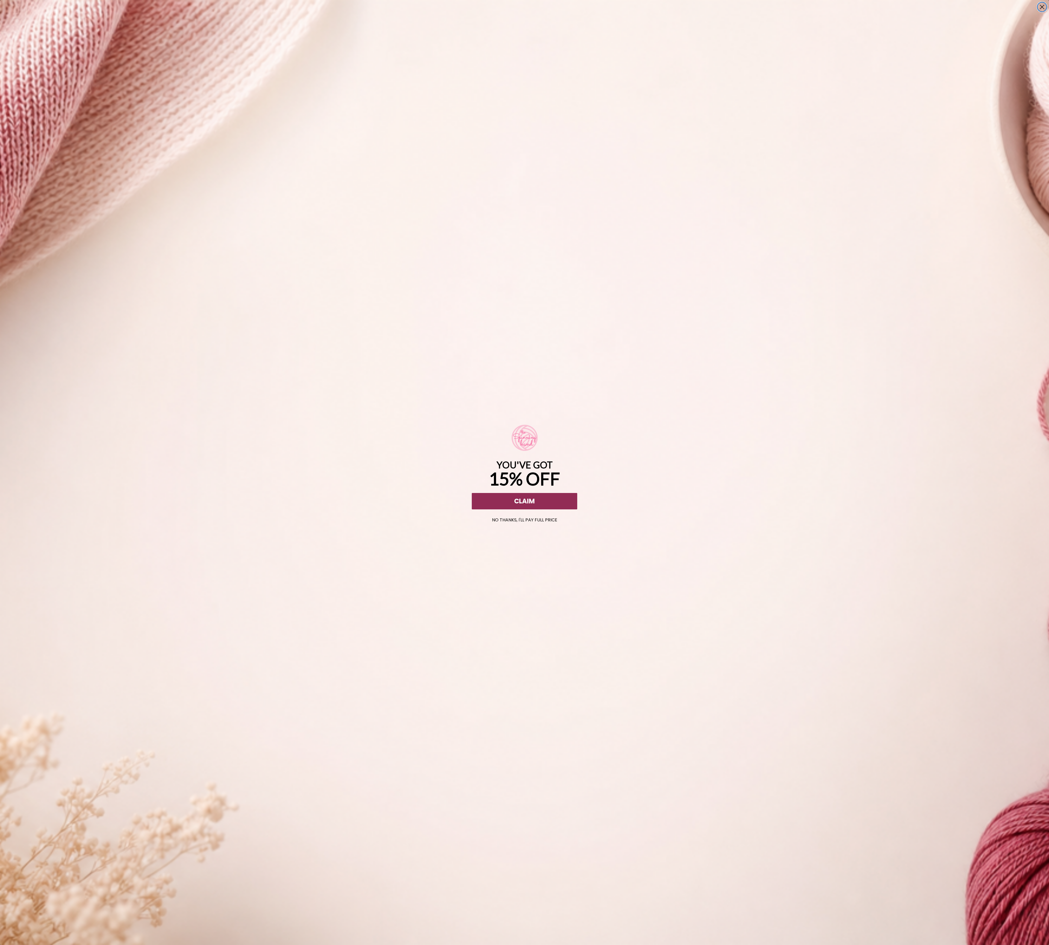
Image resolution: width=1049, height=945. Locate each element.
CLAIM (524, 501)
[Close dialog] (1042, 7)
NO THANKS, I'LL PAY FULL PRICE (524, 519)
